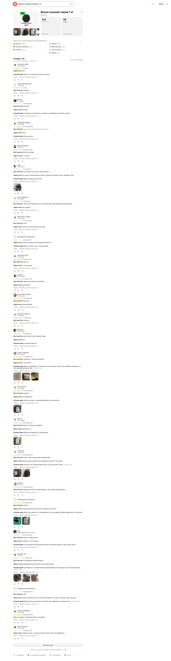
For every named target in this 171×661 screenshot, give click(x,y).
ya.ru (69, 655)
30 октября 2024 (28, 390)
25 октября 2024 (28, 455)
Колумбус (20, 655)
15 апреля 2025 (27, 630)
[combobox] (43, 4)
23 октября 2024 (28, 487)
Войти (161, 4)
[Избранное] (153, 4)
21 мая (25, 87)
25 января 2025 (27, 279)
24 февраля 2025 (28, 614)
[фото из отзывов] (17, 187)
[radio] (14, 80)
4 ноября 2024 (27, 333)
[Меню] (167, 4)
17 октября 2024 (27, 558)
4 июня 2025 (26, 201)
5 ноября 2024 (27, 318)
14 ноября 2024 (27, 298)
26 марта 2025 (27, 259)
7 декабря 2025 (27, 103)
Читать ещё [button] (38, 368)
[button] (17, 31)
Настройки (56, 655)
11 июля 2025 (27, 169)
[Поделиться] (82, 11)
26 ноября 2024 (27, 535)
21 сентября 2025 (28, 126)
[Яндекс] (15, 4)
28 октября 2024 (28, 423)
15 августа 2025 (27, 149)
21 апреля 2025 (27, 220)
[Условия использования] (81, 42)
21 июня (25, 68)
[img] (17, 68)
